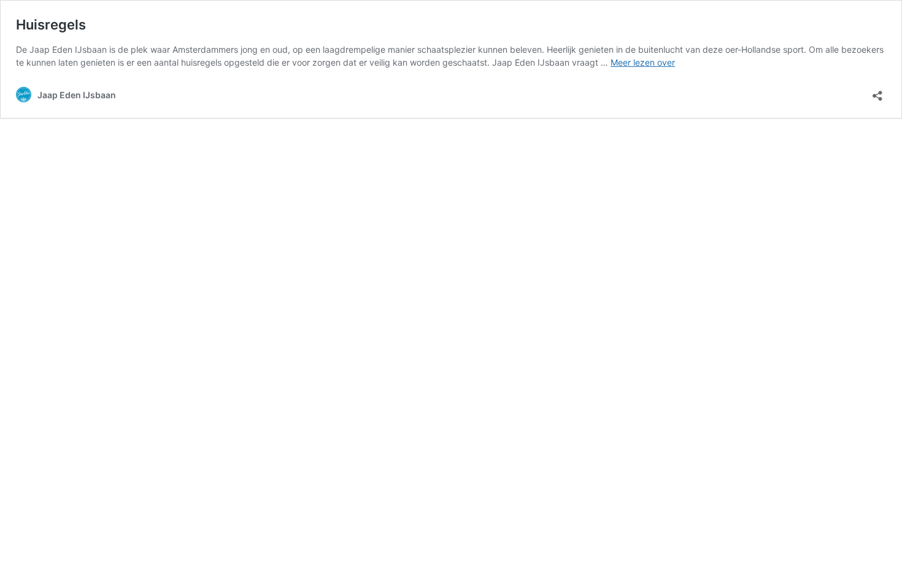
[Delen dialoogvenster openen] (877, 91)
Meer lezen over (643, 62)
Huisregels (51, 25)
